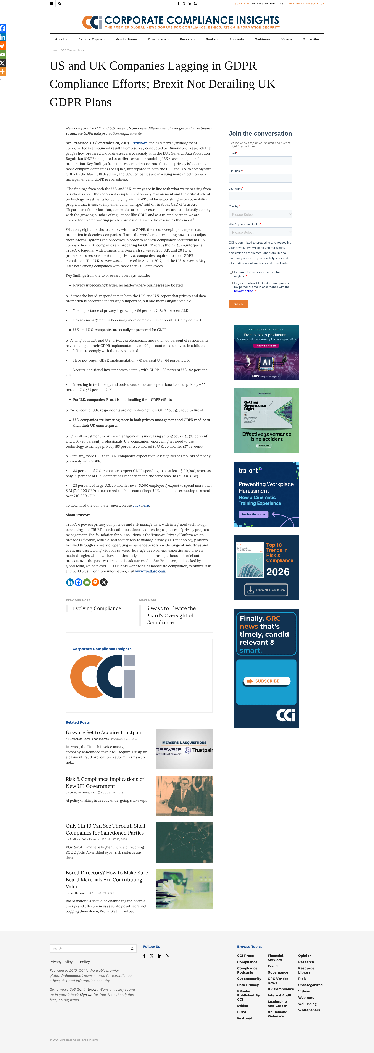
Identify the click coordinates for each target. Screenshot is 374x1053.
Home (53, 50)
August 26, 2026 (102, 893)
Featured (244, 1018)
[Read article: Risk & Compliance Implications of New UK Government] (184, 796)
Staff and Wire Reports (84, 839)
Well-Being (307, 1004)
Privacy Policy (61, 962)
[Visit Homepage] (187, 20)
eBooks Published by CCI (248, 995)
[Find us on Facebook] (178, 3)
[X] (104, 582)
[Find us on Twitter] (183, 3)
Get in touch (87, 989)
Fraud (273, 966)
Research (187, 39)
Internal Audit (280, 995)
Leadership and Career (277, 1004)
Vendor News (126, 39)
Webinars (262, 39)
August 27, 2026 (115, 839)
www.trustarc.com (150, 571)
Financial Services (275, 958)
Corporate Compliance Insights (102, 648)
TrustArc (140, 143)
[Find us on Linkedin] (159, 956)
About (59, 39)
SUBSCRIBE (242, 3)
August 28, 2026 (125, 738)
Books (211, 39)
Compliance (247, 962)
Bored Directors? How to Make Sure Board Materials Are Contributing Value (107, 879)
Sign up (86, 995)
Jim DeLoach (78, 893)
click (137, 505)
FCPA (241, 1012)
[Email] (87, 582)
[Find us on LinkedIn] (190, 3)
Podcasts (236, 39)
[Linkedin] (70, 582)
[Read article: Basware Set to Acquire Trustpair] (184, 749)
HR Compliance (281, 989)
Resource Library (306, 970)
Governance (278, 972)
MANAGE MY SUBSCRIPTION (306, 3)
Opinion (305, 956)
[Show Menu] (51, 3)
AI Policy (82, 962)
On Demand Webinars (277, 1014)
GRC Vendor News (72, 50)
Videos (286, 39)
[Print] (95, 582)
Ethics (242, 1006)
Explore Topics (90, 39)
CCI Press (245, 956)
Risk (302, 979)
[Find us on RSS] (195, 3)
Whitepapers (309, 1010)
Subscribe (311, 39)
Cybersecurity (249, 979)
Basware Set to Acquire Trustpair (104, 732)
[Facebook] (78, 582)
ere (146, 505)
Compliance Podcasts (247, 970)
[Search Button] (59, 3)
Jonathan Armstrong (82, 792)
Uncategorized (310, 985)
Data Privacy (248, 985)
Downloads (157, 39)
